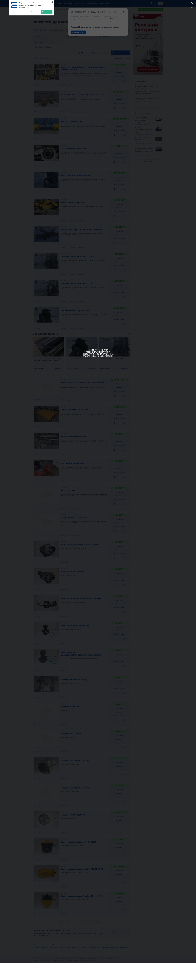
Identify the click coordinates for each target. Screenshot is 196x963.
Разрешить (46, 12)
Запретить (35, 12)
